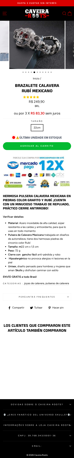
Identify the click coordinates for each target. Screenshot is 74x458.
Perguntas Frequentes (37, 297)
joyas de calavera (34, 283)
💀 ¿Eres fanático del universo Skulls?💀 (37, 415)
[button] (31, 97)
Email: (37, 446)
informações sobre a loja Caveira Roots (37, 425)
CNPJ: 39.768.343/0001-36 (37, 435)
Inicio (36, 78)
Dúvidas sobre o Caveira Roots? (37, 404)
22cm (37, 127)
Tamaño (37, 121)
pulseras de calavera (57, 283)
